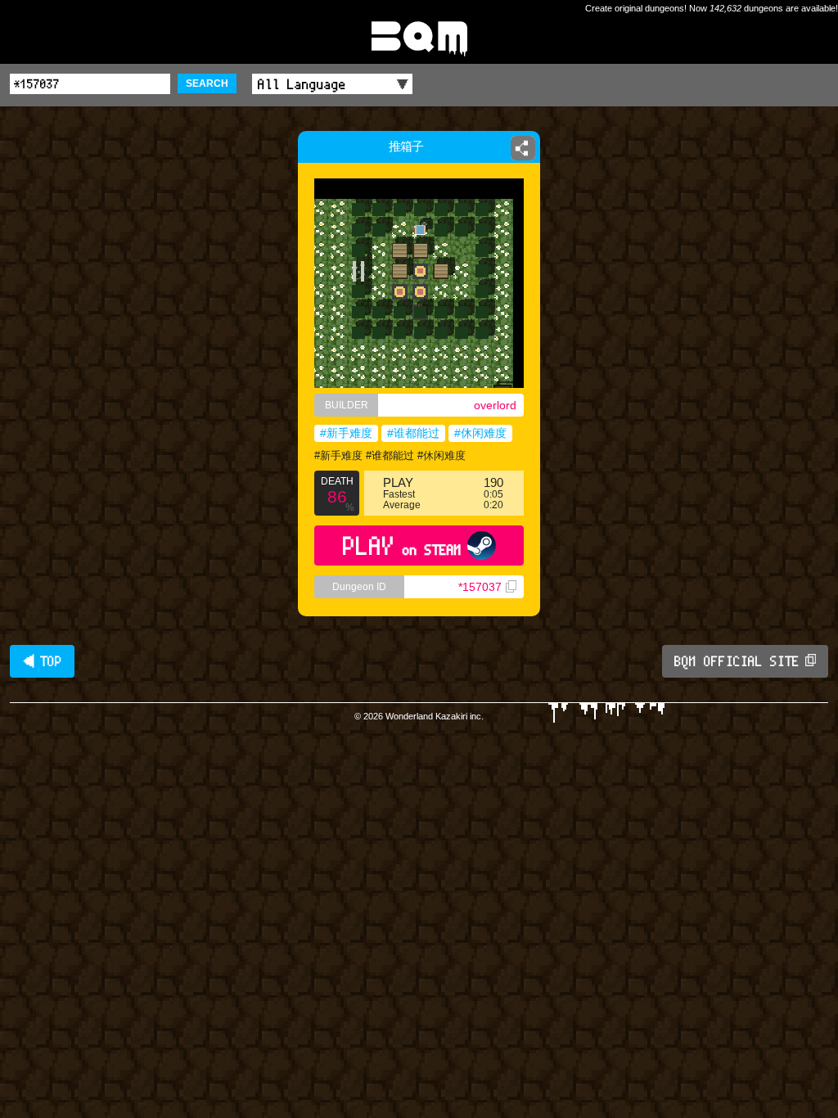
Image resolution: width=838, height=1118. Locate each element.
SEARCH (207, 83)
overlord (495, 405)
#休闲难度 (480, 433)
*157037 (480, 586)
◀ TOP (42, 661)
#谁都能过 (413, 433)
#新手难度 (346, 433)
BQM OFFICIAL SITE (737, 661)
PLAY (402, 545)
